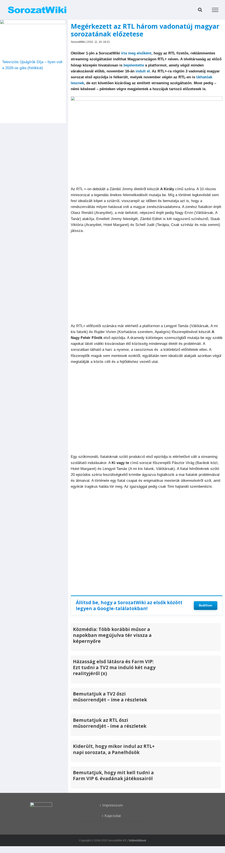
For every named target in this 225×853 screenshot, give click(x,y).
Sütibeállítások (137, 840)
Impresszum (112, 805)
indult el (143, 71)
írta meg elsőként (136, 53)
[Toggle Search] (200, 9)
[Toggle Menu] (215, 10)
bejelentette (133, 65)
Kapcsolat (113, 816)
